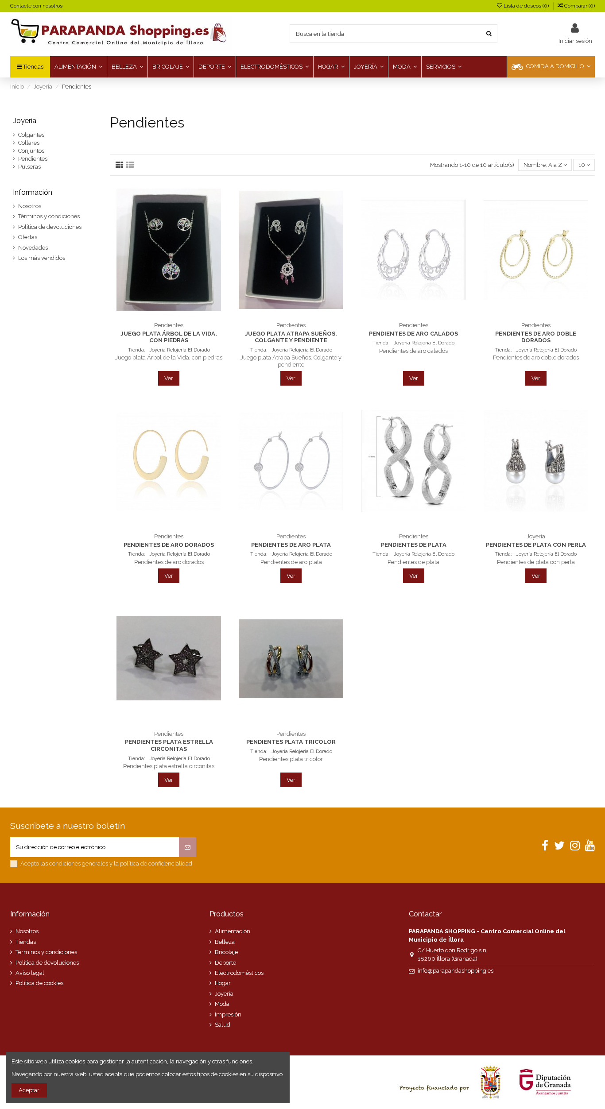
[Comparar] (169, 315)
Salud (222, 1024)
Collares (28, 142)
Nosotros (29, 206)
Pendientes (32, 158)
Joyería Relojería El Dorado (179, 350)
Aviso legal (30, 973)
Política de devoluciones (49, 227)
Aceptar (29, 1090)
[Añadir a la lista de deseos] (157, 315)
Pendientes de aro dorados (169, 544)
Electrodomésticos (239, 973)
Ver (168, 378)
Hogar (223, 983)
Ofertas (27, 237)
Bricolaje (226, 952)
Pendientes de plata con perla (536, 544)
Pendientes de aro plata (291, 544)
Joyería (24, 120)
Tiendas (26, 942)
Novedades (33, 247)
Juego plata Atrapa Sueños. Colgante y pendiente (291, 337)
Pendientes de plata (413, 544)
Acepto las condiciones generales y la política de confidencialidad (106, 863)
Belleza (225, 942)
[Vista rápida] (180, 315)
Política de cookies (39, 983)
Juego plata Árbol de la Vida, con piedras (168, 337)
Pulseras (29, 166)
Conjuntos (31, 150)
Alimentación (232, 931)
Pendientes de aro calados (413, 333)
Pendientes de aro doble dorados (535, 337)
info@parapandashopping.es (455, 970)
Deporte (225, 962)
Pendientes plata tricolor (291, 741)
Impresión (228, 1014)
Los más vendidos (41, 258)
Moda (222, 1004)
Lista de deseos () (526, 6)
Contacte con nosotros (36, 6)
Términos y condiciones (49, 216)
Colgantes (31, 134)
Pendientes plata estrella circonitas (169, 745)
